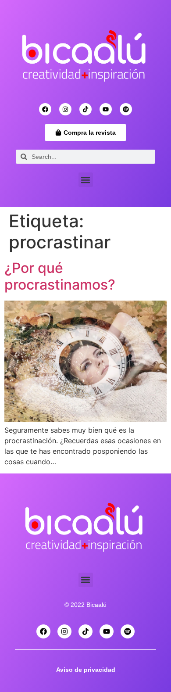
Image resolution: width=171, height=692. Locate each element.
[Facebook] (45, 109)
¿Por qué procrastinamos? (59, 276)
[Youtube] (106, 109)
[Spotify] (126, 109)
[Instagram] (65, 109)
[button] (85, 179)
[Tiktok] (85, 109)
